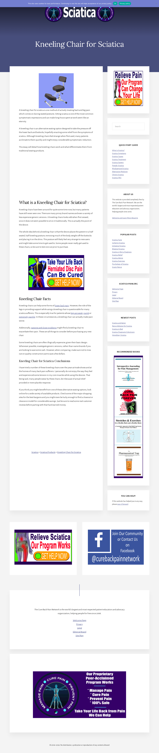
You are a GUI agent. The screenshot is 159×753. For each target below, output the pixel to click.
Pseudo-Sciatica (118, 166)
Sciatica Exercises (118, 261)
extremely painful (27, 317)
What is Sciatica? (118, 150)
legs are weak (77, 313)
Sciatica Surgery (118, 163)
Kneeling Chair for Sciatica (69, 452)
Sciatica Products (47, 452)
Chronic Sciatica (118, 175)
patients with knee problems (44, 328)
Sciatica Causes (117, 156)
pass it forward (122, 504)
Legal (114, 295)
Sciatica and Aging (119, 323)
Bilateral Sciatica (118, 249)
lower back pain (62, 305)
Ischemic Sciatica (118, 243)
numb (86, 313)
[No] (156, 3)
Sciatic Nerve (117, 267)
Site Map (115, 301)
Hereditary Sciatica (119, 335)
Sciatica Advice (117, 258)
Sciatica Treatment (119, 159)
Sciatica (35, 452)
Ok (115, 3)
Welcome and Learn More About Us (125, 218)
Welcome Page (117, 289)
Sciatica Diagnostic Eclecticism (123, 332)
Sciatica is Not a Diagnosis (122, 252)
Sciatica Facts (117, 240)
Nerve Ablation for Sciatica (122, 326)
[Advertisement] (56, 172)
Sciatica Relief (117, 255)
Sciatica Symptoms (119, 153)
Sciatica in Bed (117, 329)
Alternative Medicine (120, 172)
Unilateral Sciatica (118, 246)
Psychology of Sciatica (120, 264)
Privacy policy (125, 3)
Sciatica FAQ (116, 178)
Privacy (114, 292)
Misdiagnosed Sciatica (120, 169)
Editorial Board (117, 298)
